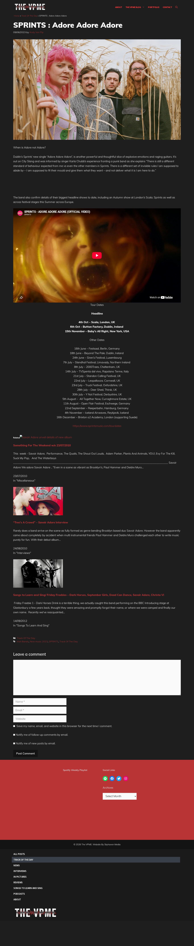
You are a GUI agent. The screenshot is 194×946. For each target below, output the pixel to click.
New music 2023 (39, 641)
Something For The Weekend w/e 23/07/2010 (42, 445)
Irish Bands (23, 641)
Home (16, 15)
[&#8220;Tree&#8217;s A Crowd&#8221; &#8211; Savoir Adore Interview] (38, 514)
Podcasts (19, 893)
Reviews (18, 882)
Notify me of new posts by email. (35, 743)
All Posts (19, 854)
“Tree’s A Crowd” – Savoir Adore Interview (40, 522)
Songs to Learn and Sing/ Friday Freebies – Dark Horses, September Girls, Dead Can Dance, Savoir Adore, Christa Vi (88, 595)
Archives (108, 787)
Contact (167, 7)
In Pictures (20, 876)
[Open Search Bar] (176, 7)
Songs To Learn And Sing (27, 888)
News (16, 865)
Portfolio (153, 7)
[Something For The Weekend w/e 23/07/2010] (46, 437)
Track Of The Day (29, 15)
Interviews (19, 871)
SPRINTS (53, 641)
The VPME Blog (133, 7)
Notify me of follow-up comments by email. (42, 734)
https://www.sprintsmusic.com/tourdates (97, 426)
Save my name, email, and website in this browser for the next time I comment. (64, 726)
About (118, 7)
